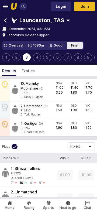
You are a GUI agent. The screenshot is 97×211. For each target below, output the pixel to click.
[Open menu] (5, 6)
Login (61, 6)
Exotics (28, 70)
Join (85, 6)
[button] (38, 20)
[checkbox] (10, 146)
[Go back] (5, 20)
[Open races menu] (68, 20)
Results (9, 70)
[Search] (23, 6)
